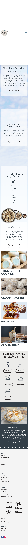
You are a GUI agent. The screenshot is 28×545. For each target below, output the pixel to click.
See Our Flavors (14, 141)
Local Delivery (7, 384)
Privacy (3, 530)
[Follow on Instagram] (5, 537)
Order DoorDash (5, 494)
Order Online (4, 493)
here (24, 439)
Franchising (4, 466)
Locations (4, 489)
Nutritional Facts (5, 457)
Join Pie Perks (14, 443)
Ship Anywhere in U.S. (7, 496)
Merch (3, 518)
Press (2, 479)
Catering (8, 397)
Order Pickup (20, 370)
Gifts (2, 520)
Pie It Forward (5, 477)
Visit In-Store (4, 491)
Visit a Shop (8, 370)
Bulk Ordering (5, 522)
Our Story (14, 90)
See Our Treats (14, 246)
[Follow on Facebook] (2, 537)
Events (3, 464)
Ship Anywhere (20, 384)
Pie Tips (3, 455)
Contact (3, 528)
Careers (3, 468)
